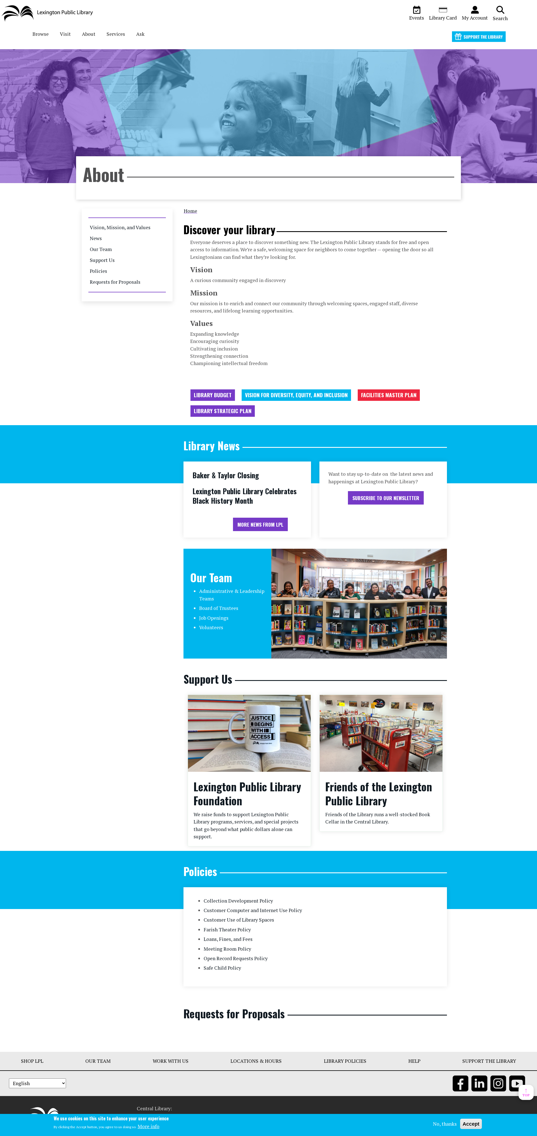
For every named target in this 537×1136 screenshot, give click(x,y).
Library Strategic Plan (222, 410)
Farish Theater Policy (227, 929)
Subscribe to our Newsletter (385, 497)
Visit (65, 34)
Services (116, 34)
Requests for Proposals (115, 282)
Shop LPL (32, 1061)
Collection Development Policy (238, 901)
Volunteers (211, 627)
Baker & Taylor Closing (225, 475)
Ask (140, 34)
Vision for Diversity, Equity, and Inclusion (296, 395)
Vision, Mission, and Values (120, 227)
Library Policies (345, 1061)
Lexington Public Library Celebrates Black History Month (244, 495)
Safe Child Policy (222, 968)
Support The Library (489, 1061)
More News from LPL (260, 524)
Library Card (443, 18)
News (96, 238)
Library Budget (213, 395)
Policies (98, 271)
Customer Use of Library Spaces (239, 920)
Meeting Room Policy (227, 949)
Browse (40, 34)
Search (500, 18)
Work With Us (171, 1061)
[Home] (49, 13)
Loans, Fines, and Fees (228, 939)
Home (190, 211)
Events (416, 18)
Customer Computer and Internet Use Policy (253, 910)
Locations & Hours (256, 1061)
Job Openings (214, 618)
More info (148, 1126)
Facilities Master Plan (388, 395)
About (88, 34)
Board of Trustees (218, 608)
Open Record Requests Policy (236, 958)
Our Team (101, 249)
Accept (471, 1124)
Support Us (102, 260)
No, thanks (445, 1124)
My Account (475, 18)
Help (414, 1061)
